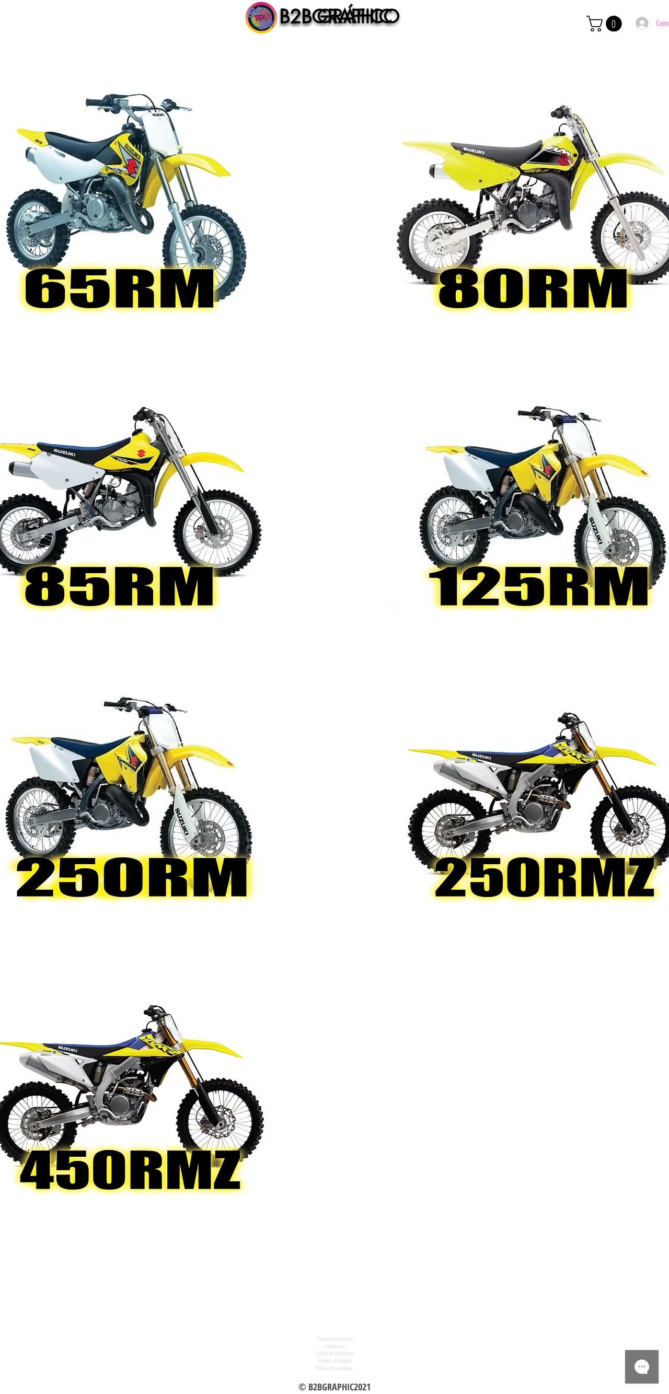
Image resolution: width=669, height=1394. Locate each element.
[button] (606, 24)
